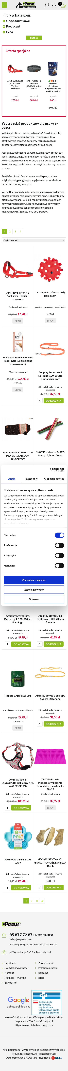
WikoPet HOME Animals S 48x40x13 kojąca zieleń (34, 85)
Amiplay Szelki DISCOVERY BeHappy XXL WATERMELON (18, 783)
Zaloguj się (11, 982)
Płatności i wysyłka (15, 977)
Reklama (43, 972)
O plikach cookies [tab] (54, 478)
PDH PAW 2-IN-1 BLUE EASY (17, 861)
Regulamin (10, 962)
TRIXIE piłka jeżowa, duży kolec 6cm (50, 294)
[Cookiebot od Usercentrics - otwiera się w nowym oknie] (49, 469)
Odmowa (34, 599)
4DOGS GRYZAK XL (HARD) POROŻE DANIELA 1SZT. (50, 862)
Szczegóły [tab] (31, 478)
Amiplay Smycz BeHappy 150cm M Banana (50, 697)
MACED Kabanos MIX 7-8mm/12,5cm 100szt (50, 453)
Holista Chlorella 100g (18, 695)
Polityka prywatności (16, 967)
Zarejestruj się (46, 962)
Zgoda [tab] (11, 478)
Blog (41, 977)
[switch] (59, 545)
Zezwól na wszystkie (34, 580)
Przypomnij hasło (47, 967)
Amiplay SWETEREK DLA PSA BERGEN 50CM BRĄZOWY (18, 455)
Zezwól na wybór (34, 589)
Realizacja (45, 1057)
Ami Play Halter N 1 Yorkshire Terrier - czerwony (15, 85)
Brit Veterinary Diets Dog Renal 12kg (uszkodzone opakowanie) (17, 360)
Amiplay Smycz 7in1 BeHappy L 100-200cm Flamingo (17, 619)
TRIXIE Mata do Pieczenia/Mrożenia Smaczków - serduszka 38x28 (50, 784)
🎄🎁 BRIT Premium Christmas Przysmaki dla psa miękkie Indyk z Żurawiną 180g (53, 86)
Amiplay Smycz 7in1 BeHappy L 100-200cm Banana (50, 619)
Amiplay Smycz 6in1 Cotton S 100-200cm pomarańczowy (50, 375)
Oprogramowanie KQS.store (21, 1057)
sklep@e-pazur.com (21, 939)
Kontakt (9, 972)
